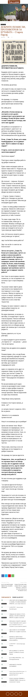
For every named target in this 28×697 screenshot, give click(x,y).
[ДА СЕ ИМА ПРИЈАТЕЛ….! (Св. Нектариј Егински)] (5, 659)
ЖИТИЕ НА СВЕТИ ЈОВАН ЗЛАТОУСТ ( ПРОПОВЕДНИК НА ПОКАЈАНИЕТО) (17, 638)
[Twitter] (6, 575)
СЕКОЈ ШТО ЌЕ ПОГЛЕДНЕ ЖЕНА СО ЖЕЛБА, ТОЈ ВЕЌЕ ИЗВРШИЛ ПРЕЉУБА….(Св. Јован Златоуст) (18, 602)
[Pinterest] (9, 575)
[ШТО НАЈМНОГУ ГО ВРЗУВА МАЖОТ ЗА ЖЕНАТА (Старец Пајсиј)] (5, 652)
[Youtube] (20, 693)
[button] (2, 2)
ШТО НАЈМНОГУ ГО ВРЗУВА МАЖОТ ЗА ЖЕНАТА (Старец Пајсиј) (16, 652)
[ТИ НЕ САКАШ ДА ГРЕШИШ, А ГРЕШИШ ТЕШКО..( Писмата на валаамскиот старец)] (5, 680)
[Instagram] (11, 693)
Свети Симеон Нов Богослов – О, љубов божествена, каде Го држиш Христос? (17, 673)
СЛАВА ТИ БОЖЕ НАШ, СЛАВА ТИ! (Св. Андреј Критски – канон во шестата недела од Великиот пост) (20, 587)
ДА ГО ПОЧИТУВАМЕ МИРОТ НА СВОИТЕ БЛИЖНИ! (7, 586)
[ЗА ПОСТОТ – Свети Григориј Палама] (5, 645)
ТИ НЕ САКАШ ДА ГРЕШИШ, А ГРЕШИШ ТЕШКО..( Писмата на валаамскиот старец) (17, 680)
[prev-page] (2, 685)
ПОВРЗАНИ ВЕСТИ (6, 597)
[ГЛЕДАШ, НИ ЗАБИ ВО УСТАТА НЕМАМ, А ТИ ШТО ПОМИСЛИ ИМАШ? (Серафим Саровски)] (5, 615)
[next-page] (5, 685)
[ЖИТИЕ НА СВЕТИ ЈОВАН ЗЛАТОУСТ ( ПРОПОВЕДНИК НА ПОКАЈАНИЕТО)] (5, 638)
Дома (2, 22)
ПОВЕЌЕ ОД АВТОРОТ (17, 597)
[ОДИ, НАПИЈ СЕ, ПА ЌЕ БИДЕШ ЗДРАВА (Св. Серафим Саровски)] (5, 631)
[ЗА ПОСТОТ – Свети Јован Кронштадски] (5, 608)
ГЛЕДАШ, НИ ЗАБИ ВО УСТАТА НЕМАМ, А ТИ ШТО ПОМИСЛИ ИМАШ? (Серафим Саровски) (17, 615)
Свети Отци (7, 22)
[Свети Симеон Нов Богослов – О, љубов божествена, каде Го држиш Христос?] (5, 673)
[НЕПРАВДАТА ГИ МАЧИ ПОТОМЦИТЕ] (5, 666)
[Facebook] (2, 575)
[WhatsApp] (12, 575)
